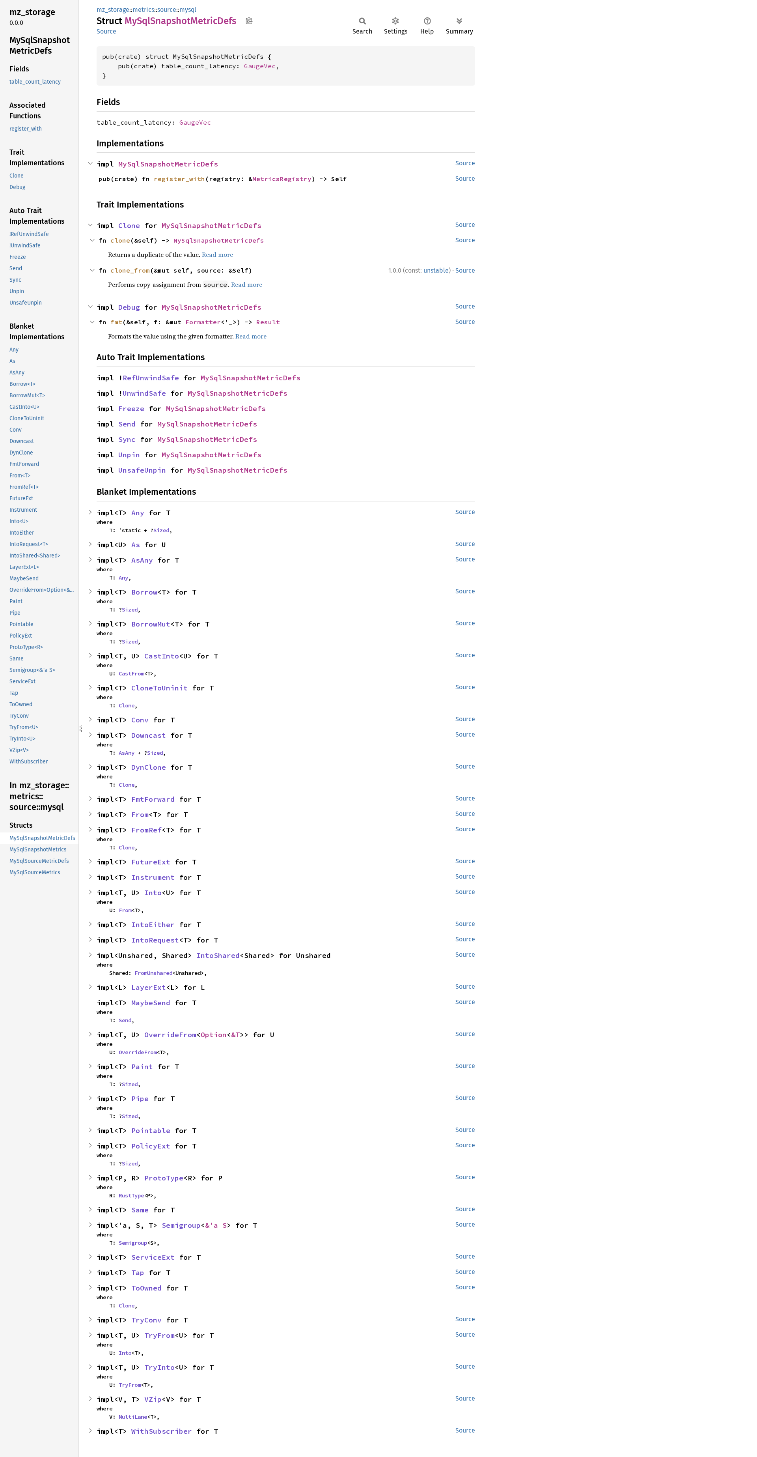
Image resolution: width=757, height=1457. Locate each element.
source (166, 9)
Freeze (131, 408)
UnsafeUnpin (142, 470)
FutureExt (150, 861)
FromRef (146, 829)
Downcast (148, 735)
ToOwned (146, 1287)
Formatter (203, 322)
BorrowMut (150, 623)
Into (153, 892)
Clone (129, 225)
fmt (116, 322)
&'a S (216, 1225)
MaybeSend (150, 1002)
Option (214, 1034)
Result (268, 322)
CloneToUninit (159, 687)
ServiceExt (153, 1257)
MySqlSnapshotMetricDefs (168, 163)
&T (235, 1034)
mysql (187, 9)
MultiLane (133, 1416)
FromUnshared (153, 972)
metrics (143, 9)
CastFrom (131, 673)
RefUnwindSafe (151, 377)
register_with (179, 179)
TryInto (159, 1367)
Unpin (129, 454)
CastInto (161, 655)
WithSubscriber (161, 1431)
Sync (127, 439)
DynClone (148, 767)
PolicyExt (150, 1145)
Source (106, 31)
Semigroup (181, 1225)
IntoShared (218, 955)
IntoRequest (155, 940)
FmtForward (153, 799)
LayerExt (148, 987)
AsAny (142, 560)
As (135, 544)
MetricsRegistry (281, 179)
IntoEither (153, 924)
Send (127, 423)
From (140, 814)
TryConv (146, 1319)
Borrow (144, 592)
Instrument (153, 877)
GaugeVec (260, 66)
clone (120, 240)
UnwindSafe (144, 393)
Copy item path (248, 20)
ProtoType (163, 1177)
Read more (217, 254)
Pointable (150, 1130)
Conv (140, 719)
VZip (153, 1399)
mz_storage (113, 9)
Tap (137, 1272)
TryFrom (159, 1335)
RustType (131, 1195)
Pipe (140, 1098)
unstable (436, 270)
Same (140, 1209)
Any (137, 512)
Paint (142, 1066)
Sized (161, 530)
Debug (129, 307)
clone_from (130, 270)
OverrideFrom (170, 1034)
